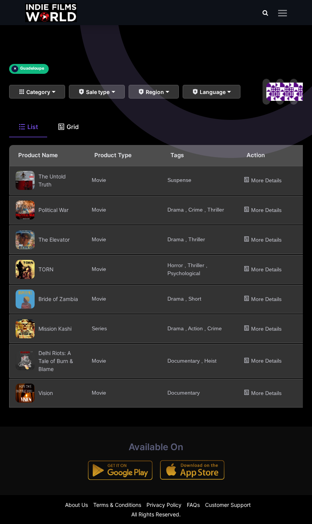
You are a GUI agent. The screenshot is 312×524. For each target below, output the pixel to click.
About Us (76, 505)
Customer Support (228, 505)
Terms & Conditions (117, 505)
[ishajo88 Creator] (265, 92)
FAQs (193, 505)
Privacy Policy (163, 505)
